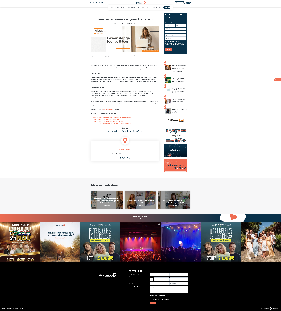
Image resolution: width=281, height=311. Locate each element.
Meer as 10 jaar (170, 22)
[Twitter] (93, 2)
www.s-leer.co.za (108, 109)
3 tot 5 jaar (169, 19)
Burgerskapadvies (130, 7)
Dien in (168, 49)
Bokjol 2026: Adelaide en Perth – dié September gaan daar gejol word (178, 80)
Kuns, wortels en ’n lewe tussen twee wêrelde (178, 100)
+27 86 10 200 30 (134, 274)
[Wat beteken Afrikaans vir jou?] (60, 242)
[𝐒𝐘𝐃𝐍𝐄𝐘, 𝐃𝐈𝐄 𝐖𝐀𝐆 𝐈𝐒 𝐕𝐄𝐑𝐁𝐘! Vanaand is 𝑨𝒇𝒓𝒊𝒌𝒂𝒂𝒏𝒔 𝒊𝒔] (221, 242)
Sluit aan (188, 2)
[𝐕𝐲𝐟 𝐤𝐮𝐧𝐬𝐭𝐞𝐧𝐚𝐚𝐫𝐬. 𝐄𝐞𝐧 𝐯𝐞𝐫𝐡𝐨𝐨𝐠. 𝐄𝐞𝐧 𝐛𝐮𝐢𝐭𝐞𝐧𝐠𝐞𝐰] (20, 242)
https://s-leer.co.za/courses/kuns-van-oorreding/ (107, 119)
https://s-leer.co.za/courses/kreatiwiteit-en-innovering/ (108, 121)
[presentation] (168, 67)
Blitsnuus (123, 16)
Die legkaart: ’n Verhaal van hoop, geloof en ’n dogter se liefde (179, 111)
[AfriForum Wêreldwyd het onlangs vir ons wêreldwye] (261, 242)
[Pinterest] (102, 2)
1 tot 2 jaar (169, 17)
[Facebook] (90, 2)
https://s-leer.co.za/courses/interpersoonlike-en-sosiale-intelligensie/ (112, 123)
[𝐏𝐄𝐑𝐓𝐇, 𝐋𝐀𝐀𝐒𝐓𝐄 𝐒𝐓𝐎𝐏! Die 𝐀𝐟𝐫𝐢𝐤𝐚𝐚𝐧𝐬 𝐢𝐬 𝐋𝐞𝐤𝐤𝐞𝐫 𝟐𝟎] (100, 242)
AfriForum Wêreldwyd (125, 149)
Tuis (112, 7)
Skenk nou (167, 7)
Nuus (127, 16)
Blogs (122, 7)
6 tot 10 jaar (169, 21)
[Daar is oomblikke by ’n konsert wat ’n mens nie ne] (181, 242)
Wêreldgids (152, 7)
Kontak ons (159, 7)
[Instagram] (96, 2)
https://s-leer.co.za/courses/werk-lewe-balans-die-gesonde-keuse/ (112, 117)
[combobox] (167, 29)
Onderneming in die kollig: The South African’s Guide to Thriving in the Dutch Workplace (179, 90)
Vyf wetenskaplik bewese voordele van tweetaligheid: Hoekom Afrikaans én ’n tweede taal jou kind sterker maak (179, 68)
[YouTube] (99, 2)
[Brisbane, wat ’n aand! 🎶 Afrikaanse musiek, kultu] (140, 242)
